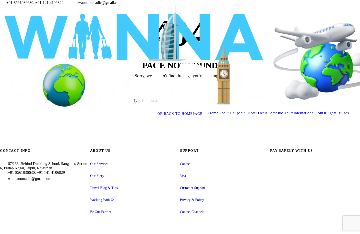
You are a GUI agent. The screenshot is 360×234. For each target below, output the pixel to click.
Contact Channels (192, 212)
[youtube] (349, 2)
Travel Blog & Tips (104, 188)
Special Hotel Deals (250, 113)
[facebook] (340, 2)
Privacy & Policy (192, 200)
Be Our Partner (100, 212)
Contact (185, 164)
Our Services (99, 164)
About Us (226, 113)
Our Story (97, 176)
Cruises (342, 113)
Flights (330, 113)
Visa (183, 176)
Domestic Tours (280, 113)
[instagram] (358, 2)
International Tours (309, 113)
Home (213, 113)
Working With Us (102, 200)
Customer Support (192, 188)
